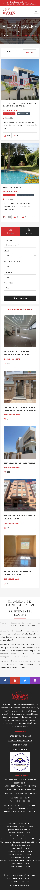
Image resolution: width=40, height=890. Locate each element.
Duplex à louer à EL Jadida (20, 848)
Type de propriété (13, 261)
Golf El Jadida (20, 749)
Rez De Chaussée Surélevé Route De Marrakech (17, 573)
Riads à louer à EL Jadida (30, 839)
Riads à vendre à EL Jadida (10, 839)
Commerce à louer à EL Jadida (19, 854)
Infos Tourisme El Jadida (20, 740)
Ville (6, 251)
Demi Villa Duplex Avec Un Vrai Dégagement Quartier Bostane (20, 408)
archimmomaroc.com (20, 886)
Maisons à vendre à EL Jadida (20, 833)
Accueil (6, 35)
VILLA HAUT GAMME (12, 187)
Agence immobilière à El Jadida (19, 823)
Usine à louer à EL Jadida (20, 863)
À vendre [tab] (10, 233)
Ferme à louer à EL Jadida (9, 860)
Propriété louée (23, 114)
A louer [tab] (29, 233)
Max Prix (8, 283)
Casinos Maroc (20, 745)
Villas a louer (9, 114)
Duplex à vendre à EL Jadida (19, 845)
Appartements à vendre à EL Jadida (20, 826)
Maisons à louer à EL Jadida (20, 836)
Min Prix (8, 272)
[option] (20, 3)
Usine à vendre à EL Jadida (30, 860)
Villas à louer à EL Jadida (30, 842)
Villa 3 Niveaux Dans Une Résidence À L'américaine (16, 353)
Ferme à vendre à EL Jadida (20, 857)
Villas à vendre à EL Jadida (10, 842)
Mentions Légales (20, 881)
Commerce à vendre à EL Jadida (20, 851)
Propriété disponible (25, 195)
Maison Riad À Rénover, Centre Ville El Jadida (19, 517)
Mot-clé (8, 240)
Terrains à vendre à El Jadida (20, 867)
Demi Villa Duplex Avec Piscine (19, 463)
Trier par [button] (29, 52)
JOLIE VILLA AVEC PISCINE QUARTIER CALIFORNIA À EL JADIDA (19, 104)
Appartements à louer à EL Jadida (19, 830)
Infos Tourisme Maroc (20, 736)
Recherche (21, 298)
